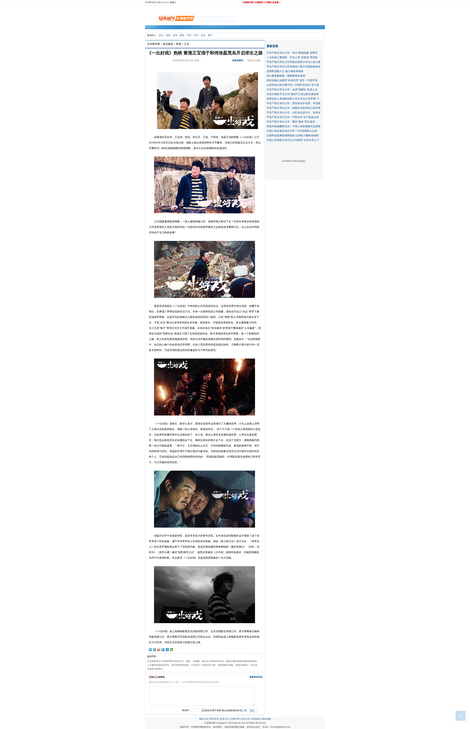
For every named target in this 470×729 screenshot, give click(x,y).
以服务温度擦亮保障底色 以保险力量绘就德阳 (293, 135)
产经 (196, 35)
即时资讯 (214, 719)
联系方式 (224, 719)
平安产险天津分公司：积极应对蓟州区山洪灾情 (294, 108)
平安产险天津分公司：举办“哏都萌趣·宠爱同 (292, 52)
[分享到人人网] (167, 649)
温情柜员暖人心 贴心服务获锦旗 (285, 71)
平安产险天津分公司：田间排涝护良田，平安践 (294, 103)
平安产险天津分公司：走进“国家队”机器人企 (292, 89)
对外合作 (245, 719)
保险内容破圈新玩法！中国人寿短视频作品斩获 (294, 126)
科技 (168, 35)
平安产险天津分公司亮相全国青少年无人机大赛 (294, 62)
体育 (175, 35)
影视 (178, 44)
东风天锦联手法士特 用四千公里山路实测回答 (293, 94)
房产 (210, 35)
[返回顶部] (460, 716)
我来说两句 (237, 60)
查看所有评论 (256, 677)
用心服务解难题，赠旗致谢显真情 (286, 75)
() (154, 677)
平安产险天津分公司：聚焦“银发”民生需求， (292, 121)
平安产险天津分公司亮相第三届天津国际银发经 (294, 66)
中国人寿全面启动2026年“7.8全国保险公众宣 (292, 131)
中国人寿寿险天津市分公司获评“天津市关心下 (293, 140)
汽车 (189, 35)
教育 (182, 35)
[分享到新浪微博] (158, 649)
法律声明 (235, 719)
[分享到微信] (171, 649)
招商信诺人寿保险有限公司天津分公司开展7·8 (293, 98)
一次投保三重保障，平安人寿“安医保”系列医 (292, 57)
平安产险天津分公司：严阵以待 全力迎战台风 (293, 117)
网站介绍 (203, 719)
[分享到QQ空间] (154, 649)
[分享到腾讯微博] (163, 649)
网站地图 (266, 719)
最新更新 (272, 46)
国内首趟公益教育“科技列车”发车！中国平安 (292, 80)
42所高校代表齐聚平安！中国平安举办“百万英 (293, 85)
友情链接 (256, 719)
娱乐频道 (168, 44)
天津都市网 (153, 44)
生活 (203, 35)
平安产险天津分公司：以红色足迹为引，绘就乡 (294, 112)
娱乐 (161, 35)
